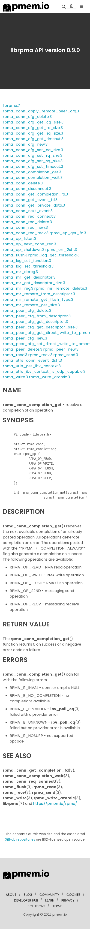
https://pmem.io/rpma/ (55, 803)
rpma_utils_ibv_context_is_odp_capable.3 (44, 371)
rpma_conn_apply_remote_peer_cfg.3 (41, 111)
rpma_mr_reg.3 (18, 288)
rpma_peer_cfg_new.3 (25, 338)
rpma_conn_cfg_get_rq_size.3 (33, 127)
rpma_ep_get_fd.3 (67, 233)
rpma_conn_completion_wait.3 (33, 177)
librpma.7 (11, 105)
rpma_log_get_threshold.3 (53, 255)
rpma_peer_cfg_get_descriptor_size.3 (40, 327)
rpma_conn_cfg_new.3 (25, 144)
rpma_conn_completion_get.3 (32, 172)
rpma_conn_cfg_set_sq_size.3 (33, 161)
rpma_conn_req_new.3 (25, 227)
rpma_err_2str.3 (61, 249)
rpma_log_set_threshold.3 (28, 266)
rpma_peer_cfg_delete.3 (27, 310)
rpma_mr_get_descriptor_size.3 (34, 283)
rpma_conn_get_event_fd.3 (30, 199)
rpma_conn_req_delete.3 (27, 222)
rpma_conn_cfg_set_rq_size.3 (32, 155)
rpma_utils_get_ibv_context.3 (32, 366)
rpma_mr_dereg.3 (20, 271)
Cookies (73, 894)
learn (49, 900)
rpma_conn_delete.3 (23, 183)
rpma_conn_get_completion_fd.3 (35, 194)
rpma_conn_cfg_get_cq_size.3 (33, 122)
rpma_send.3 (65, 355)
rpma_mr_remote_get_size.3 (31, 305)
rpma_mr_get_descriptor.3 (29, 277)
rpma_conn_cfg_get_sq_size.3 (33, 133)
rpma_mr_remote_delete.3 (60, 288)
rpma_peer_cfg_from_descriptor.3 (37, 316)
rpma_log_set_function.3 (27, 260)
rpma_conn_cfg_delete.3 (27, 116)
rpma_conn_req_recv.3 (25, 233)
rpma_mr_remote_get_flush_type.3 (38, 299)
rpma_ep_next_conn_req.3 (29, 244)
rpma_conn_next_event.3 (28, 210)
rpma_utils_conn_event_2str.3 (32, 360)
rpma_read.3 (15, 355)
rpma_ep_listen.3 (19, 238)
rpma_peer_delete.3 (22, 349)
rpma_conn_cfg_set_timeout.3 (33, 166)
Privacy (68, 900)
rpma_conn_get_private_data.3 (34, 205)
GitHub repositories (20, 839)
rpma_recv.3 (40, 355)
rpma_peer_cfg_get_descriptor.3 (35, 321)
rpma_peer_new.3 (60, 349)
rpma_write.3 (15, 377)
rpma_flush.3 (15, 255)
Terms (57, 906)
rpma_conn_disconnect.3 (27, 188)
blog (28, 894)
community (49, 894)
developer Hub (26, 900)
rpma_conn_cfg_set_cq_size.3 (33, 150)
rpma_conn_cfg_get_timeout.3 (33, 138)
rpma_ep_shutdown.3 (23, 249)
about (11, 894)
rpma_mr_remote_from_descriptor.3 (39, 294)
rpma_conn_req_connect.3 (29, 216)
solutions (36, 906)
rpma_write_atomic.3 (49, 377)
